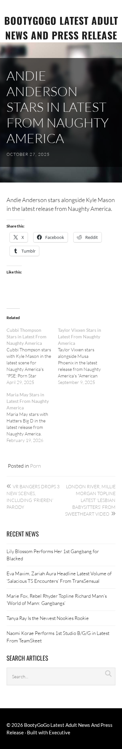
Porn (35, 466)
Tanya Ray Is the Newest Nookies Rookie (48, 618)
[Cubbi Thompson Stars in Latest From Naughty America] (32, 356)
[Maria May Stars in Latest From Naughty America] (32, 417)
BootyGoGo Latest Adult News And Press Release (61, 27)
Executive (59, 732)
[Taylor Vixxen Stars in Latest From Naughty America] (83, 356)
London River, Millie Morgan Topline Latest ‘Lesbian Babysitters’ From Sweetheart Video (90, 500)
